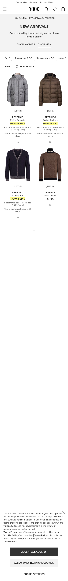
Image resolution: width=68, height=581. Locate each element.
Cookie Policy (40, 535)
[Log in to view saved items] (54, 9)
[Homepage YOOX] (34, 9)
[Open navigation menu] (4, 9)
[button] (34, 230)
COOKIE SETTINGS (34, 574)
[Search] (46, 9)
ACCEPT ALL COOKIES (34, 551)
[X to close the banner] (63, 512)
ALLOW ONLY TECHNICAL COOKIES (34, 563)
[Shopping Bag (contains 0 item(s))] (63, 9)
